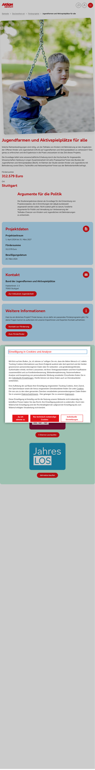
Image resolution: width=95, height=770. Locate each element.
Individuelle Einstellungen (23, 378)
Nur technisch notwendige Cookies (44, 418)
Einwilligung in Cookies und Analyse (30, 351)
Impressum (69, 394)
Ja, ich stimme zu (20, 418)
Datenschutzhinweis (30, 394)
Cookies (80, 389)
